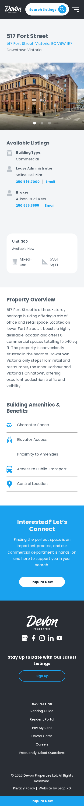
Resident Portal (42, 719)
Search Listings (42, 9)
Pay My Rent (42, 727)
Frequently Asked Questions (42, 752)
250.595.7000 (28, 182)
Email (50, 182)
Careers (42, 744)
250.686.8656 (27, 205)
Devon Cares (42, 736)
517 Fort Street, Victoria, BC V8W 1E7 (39, 43)
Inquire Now (42, 801)
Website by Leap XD (55, 788)
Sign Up (42, 676)
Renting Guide (42, 711)
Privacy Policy (24, 788)
